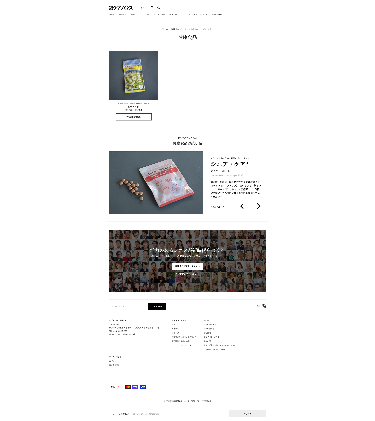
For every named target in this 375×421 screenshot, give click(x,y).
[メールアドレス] (258, 306)
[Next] (258, 206)
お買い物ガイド (200, 14)
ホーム (112, 14)
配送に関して (209, 341)
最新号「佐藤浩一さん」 (186, 266)
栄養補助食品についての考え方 (184, 337)
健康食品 (175, 29)
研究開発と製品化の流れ (181, 341)
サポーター (176, 333)
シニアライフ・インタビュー (153, 14)
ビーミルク (133, 105)
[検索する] (158, 8)
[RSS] (264, 306)
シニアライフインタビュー (182, 345)
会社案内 (207, 333)
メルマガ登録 (157, 306)
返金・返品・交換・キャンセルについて (219, 345)
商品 (133, 14)
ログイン (142, 8)
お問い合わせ (217, 14)
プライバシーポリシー (212, 337)
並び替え (248, 414)
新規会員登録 (114, 365)
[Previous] (242, 206)
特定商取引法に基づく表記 (214, 350)
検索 (173, 325)
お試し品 (123, 14)
